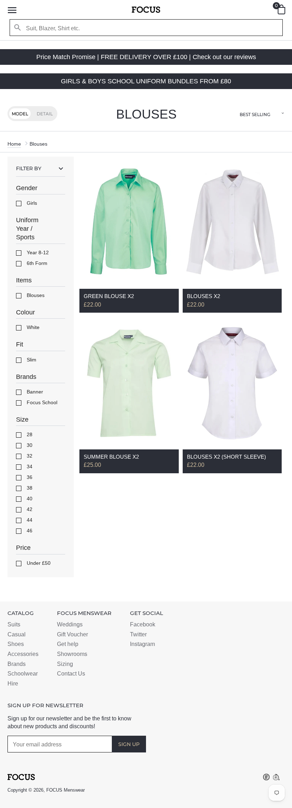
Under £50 (38, 563)
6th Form (36, 263)
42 (28, 509)
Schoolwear (22, 674)
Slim (30, 360)
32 (28, 456)
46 (28, 530)
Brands (16, 664)
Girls (31, 203)
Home (14, 144)
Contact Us (71, 674)
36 (28, 477)
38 (28, 488)
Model (20, 113)
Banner (34, 392)
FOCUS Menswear (65, 790)
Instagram (142, 644)
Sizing (65, 664)
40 (28, 498)
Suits (13, 624)
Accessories (22, 654)
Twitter (138, 634)
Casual (16, 634)
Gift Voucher (72, 634)
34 (28, 466)
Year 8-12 (37, 252)
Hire (12, 684)
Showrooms (72, 654)
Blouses (35, 295)
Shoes (15, 644)
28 (28, 434)
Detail (45, 113)
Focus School (41, 402)
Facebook (142, 624)
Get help (67, 644)
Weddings (70, 624)
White (32, 327)
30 (28, 445)
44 (28, 520)
